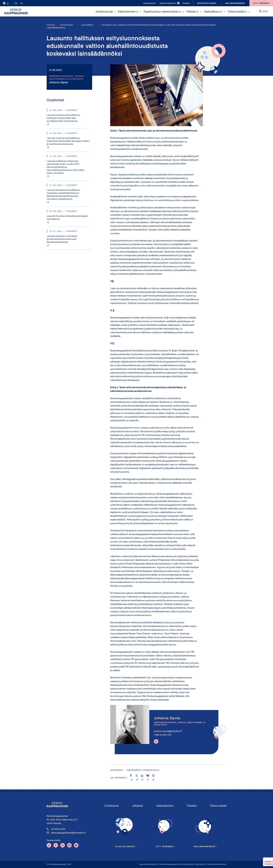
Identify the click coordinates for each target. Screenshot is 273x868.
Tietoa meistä (236, 11)
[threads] (153, 777)
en (16, 3)
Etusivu (51, 25)
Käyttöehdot (200, 864)
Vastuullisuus (212, 11)
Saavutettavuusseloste (148, 864)
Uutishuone (103, 11)
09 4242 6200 (58, 829)
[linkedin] (142, 777)
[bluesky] (147, 777)
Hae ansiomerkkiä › (205, 846)
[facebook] (131, 777)
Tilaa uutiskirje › (125, 846)
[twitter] (137, 777)
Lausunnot (87, 25)
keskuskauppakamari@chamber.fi (68, 832)
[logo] (16, 11)
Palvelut (191, 11)
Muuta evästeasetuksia (216, 864)
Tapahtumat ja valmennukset (161, 11)
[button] (114, 11)
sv (21, 3)
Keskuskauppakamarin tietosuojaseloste (176, 864)
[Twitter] (156, 741)
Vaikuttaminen (127, 11)
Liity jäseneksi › (165, 846)
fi (7, 3)
